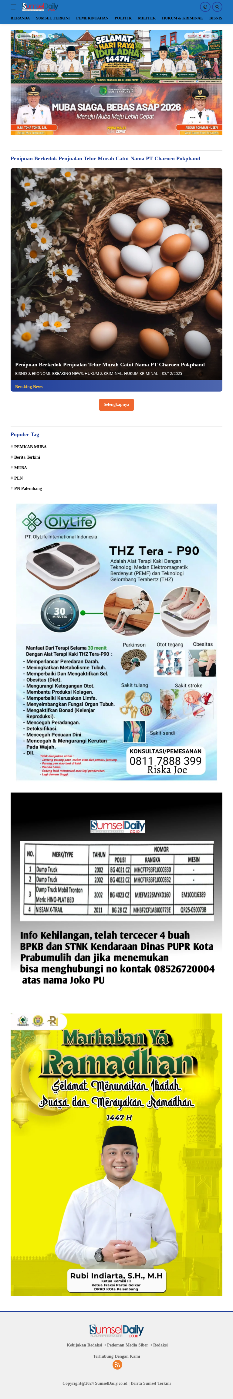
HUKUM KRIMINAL (141, 373)
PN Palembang (28, 488)
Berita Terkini (27, 457)
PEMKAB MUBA (30, 447)
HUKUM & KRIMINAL (103, 373)
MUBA (20, 468)
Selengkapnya (116, 404)
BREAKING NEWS (67, 373)
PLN (18, 478)
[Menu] (15, 7)
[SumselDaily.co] (39, 7)
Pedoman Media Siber (127, 1345)
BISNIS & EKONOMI (32, 373)
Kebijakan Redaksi (84, 1345)
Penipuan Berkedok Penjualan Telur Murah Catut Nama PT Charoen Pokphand (110, 365)
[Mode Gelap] (205, 7)
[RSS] (117, 1365)
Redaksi (160, 1345)
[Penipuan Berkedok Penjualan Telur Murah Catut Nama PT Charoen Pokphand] (116, 274)
